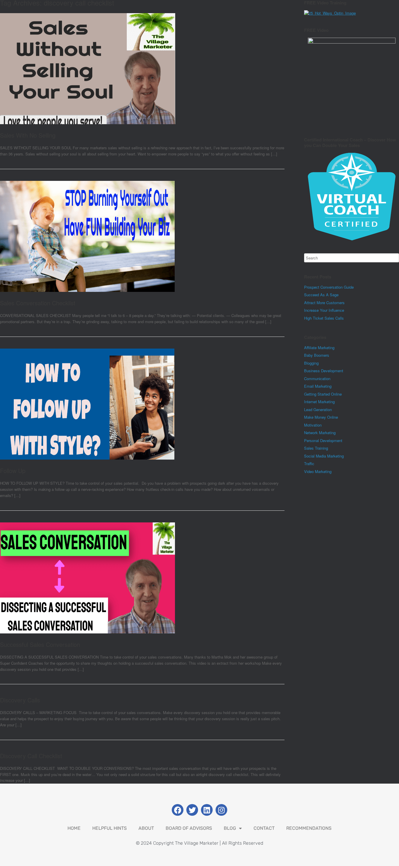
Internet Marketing (319, 401)
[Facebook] (177, 810)
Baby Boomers (316, 355)
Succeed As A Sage (321, 294)
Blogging (311, 363)
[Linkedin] (207, 810)
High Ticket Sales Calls (324, 318)
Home (74, 828)
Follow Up (12, 470)
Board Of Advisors (189, 828)
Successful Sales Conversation (40, 644)
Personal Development (323, 440)
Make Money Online (321, 417)
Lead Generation (318, 409)
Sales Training (316, 448)
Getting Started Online (323, 394)
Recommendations (309, 828)
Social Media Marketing (324, 456)
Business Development (323, 370)
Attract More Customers (324, 302)
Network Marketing (320, 432)
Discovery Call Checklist (31, 755)
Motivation (313, 425)
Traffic (309, 463)
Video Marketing (318, 471)
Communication (317, 378)
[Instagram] (221, 810)
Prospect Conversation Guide (329, 287)
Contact (264, 828)
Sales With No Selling (27, 135)
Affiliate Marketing (319, 347)
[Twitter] (192, 810)
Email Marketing (318, 386)
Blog (230, 828)
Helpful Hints (109, 828)
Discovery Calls (20, 700)
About (146, 828)
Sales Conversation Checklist (37, 303)
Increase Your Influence (324, 310)
